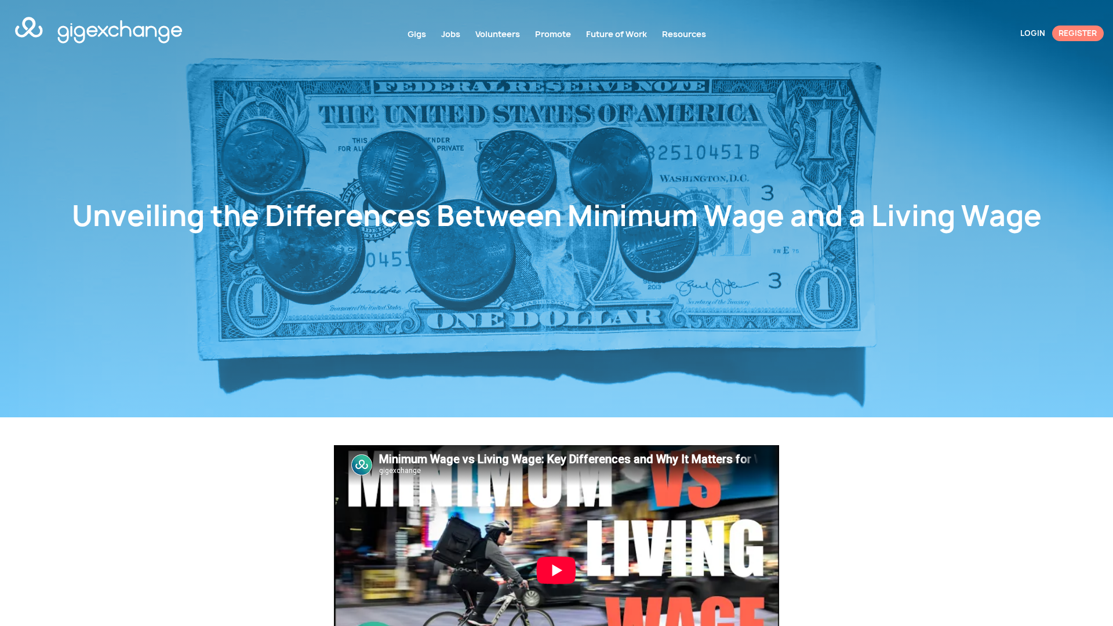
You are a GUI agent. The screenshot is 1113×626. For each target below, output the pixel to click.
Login (1032, 33)
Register (1078, 33)
